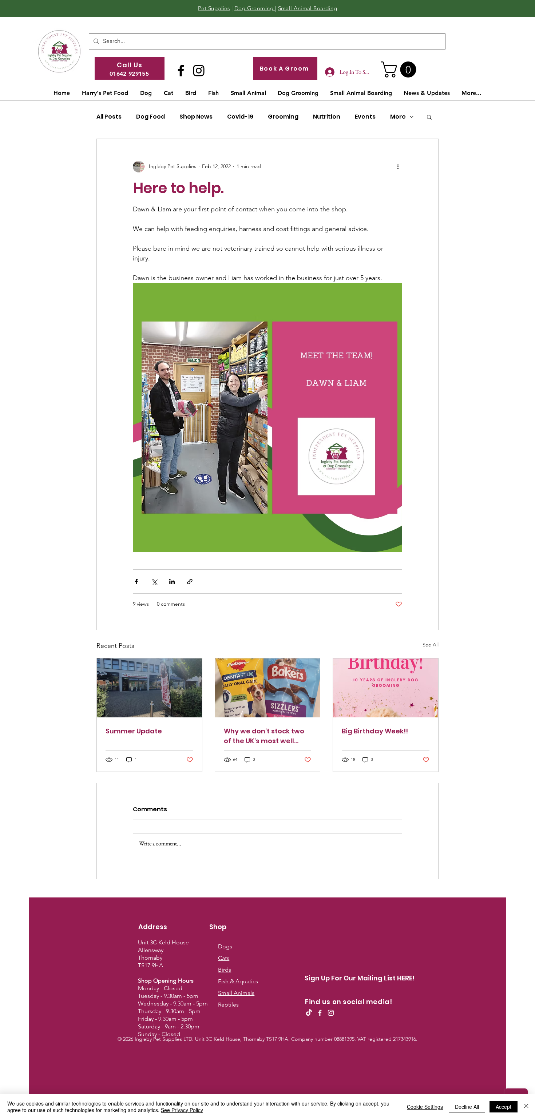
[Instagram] (198, 70)
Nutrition (326, 116)
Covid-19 (240, 116)
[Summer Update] (149, 687)
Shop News (196, 116)
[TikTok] (309, 1013)
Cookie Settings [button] (425, 1106)
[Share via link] (189, 581)
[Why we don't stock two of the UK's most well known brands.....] (267, 687)
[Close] (526, 1106)
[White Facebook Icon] (320, 1013)
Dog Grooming (254, 8)
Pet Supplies (214, 8)
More (398, 116)
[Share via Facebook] (136, 581)
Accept (503, 1106)
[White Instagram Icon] (331, 1013)
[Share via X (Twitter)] (154, 581)
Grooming (283, 116)
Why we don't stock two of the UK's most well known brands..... (264, 736)
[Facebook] (181, 70)
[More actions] (397, 166)
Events (365, 116)
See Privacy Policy (182, 1110)
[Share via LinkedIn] (172, 581)
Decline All (467, 1106)
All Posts (109, 116)
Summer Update (134, 731)
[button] (400, 69)
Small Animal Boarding (307, 8)
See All (431, 644)
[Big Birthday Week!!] (385, 687)
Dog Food (150, 116)
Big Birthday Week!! (375, 731)
